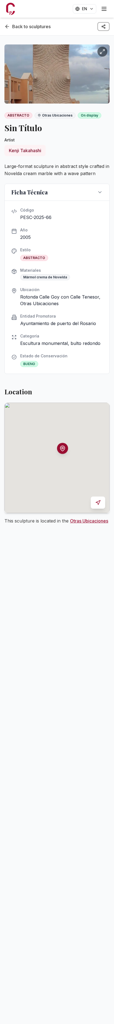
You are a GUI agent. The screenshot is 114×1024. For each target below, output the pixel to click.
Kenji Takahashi (25, 150)
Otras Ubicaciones (89, 521)
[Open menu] (104, 8)
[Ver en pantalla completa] (102, 52)
